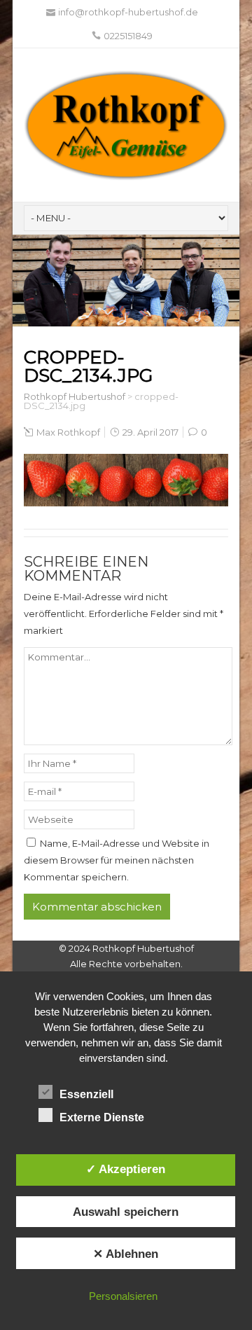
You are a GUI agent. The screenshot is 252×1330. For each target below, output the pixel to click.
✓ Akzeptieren (125, 1169)
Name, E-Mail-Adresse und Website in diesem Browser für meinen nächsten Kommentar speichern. (116, 860)
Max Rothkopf (68, 432)
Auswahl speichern (125, 1211)
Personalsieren (123, 1296)
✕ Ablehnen (125, 1253)
